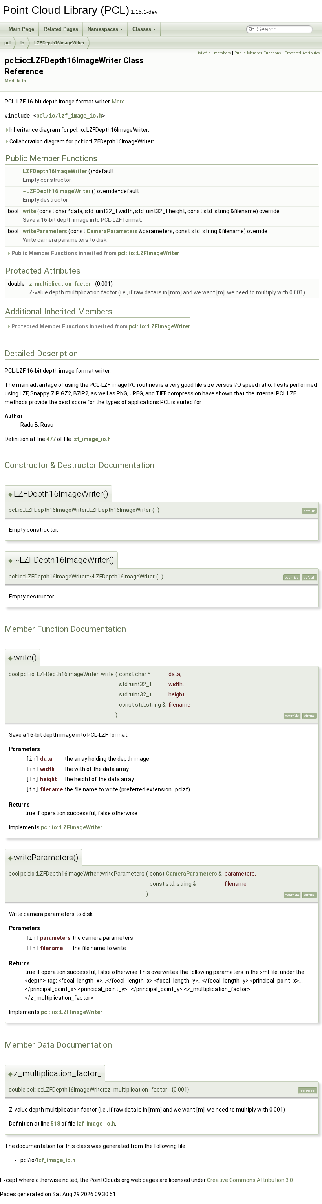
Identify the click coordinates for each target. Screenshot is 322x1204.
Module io (15, 80)
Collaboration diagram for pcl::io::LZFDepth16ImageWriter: (81, 141)
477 (51, 439)
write (29, 211)
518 (55, 1124)
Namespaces (103, 29)
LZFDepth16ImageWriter (59, 42)
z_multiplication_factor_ (61, 284)
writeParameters (45, 231)
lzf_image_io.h (91, 439)
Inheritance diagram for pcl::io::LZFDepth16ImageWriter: (78, 130)
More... (120, 101)
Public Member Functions (257, 53)
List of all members (213, 53)
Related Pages (61, 29)
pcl (7, 42)
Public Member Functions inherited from (94, 253)
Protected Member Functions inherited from (100, 326)
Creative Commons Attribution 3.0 (250, 1180)
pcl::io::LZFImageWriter (148, 253)
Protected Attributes (302, 53)
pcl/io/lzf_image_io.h (69, 115)
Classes (141, 29)
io (22, 42)
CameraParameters (112, 231)
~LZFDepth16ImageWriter (57, 191)
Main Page (21, 29)
